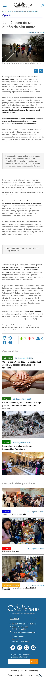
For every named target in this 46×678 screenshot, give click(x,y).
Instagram (19, 647)
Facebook (12, 647)
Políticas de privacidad (20, 642)
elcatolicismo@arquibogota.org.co (24, 632)
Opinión (9, 11)
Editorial (7, 548)
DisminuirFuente (41, 71)
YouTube (33, 647)
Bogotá (7, 399)
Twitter (26, 647)
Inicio (4, 11)
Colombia (8, 358)
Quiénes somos (17, 636)
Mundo (6, 442)
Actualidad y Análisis (11, 585)
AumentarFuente (36, 71)
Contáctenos (16, 639)
